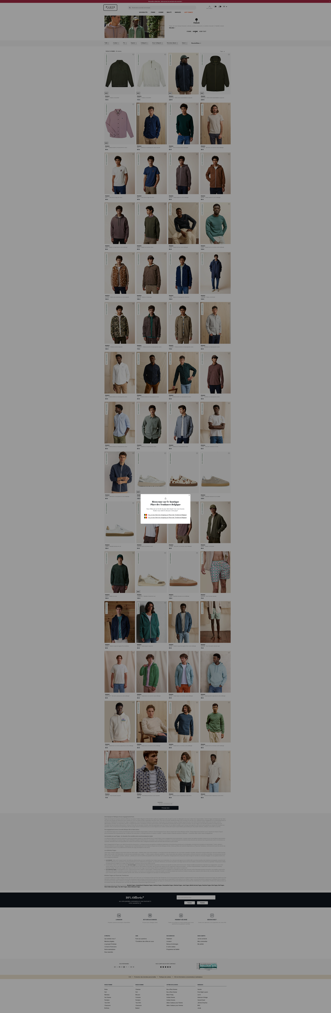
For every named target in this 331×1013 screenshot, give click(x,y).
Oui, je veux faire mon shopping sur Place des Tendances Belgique (167, 515)
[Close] (189, 495)
